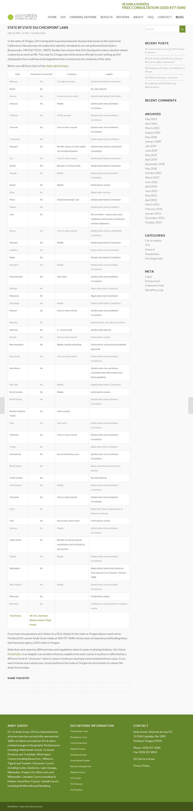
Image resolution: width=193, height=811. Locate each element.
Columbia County (32, 776)
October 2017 (153, 173)
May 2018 (151, 168)
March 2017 (152, 177)
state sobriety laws (57, 65)
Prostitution (152, 254)
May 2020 (151, 137)
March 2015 (152, 204)
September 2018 (155, 164)
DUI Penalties (76, 790)
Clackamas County (43, 763)
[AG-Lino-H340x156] (22, 17)
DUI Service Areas (144, 758)
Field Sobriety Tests (79, 731)
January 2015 (153, 213)
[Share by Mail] (122, 687)
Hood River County (28, 781)
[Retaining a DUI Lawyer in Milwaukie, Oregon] (2, 405)
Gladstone (33, 767)
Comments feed (154, 285)
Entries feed (152, 281)
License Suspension (78, 743)
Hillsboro (47, 758)
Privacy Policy (141, 765)
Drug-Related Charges (80, 760)
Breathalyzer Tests (78, 737)
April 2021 (151, 123)
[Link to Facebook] (178, 806)
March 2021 (152, 128)
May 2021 (151, 119)
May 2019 (151, 155)
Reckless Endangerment (80, 766)
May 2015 (151, 195)
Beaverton (34, 758)
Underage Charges (78, 755)
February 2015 (153, 209)
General (150, 249)
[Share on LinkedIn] (61, 687)
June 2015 (151, 191)
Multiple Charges (77, 749)
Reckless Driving (77, 772)
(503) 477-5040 (172, 7)
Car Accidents (153, 240)
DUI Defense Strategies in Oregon (161, 77)
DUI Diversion (76, 784)
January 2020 (153, 141)
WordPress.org (154, 290)
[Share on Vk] (91, 687)
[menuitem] (52, 17)
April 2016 (151, 186)
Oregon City (28, 772)
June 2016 (151, 182)
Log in (148, 276)
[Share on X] (30, 687)
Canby (22, 767)
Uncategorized (154, 258)
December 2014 (154, 217)
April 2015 (151, 200)
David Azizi (14, 654)
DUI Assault (75, 778)
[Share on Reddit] (106, 687)
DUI (27, 33)
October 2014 (153, 222)
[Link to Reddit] (183, 806)
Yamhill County (50, 781)
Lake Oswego (48, 767)
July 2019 (150, 146)
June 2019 (151, 150)
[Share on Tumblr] (76, 687)
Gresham (48, 749)
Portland (13, 754)
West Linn (42, 772)
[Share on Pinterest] (45, 687)
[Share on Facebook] (15, 687)
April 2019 (151, 159)
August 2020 (152, 132)
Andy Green (40, 33)
